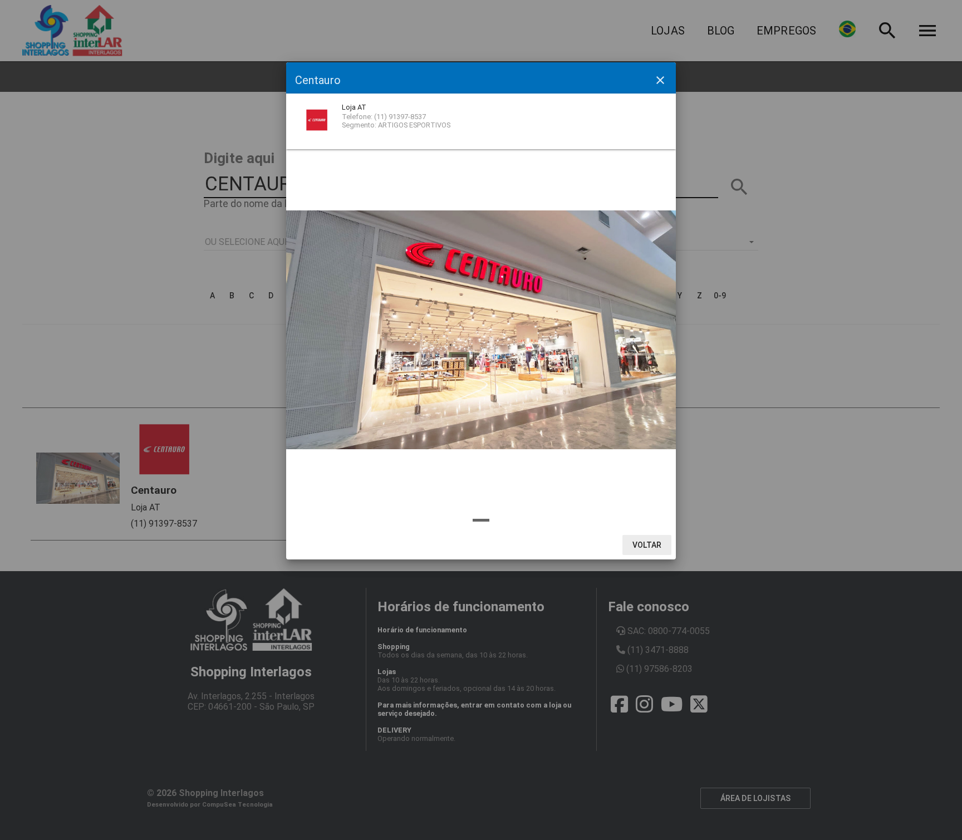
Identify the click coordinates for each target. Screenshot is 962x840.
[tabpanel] (481, 329)
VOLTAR (647, 545)
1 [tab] (481, 520)
